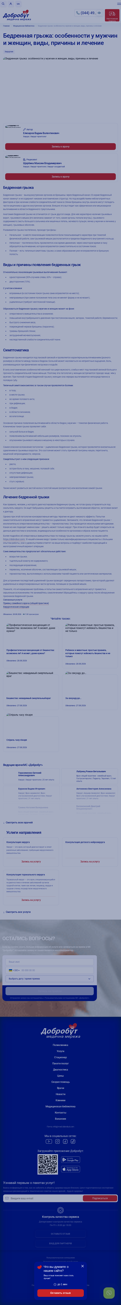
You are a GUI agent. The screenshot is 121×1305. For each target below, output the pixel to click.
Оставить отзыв (60, 1293)
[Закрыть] (82, 1266)
